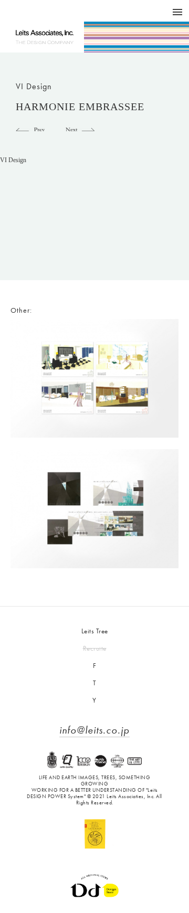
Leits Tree (94, 631)
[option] (94, 218)
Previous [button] (30, 127)
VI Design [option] (13, 160)
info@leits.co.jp (94, 730)
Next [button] (80, 127)
